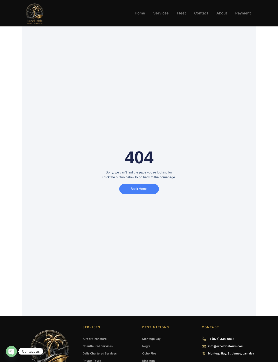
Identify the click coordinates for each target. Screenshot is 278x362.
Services (161, 13)
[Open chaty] (11, 351)
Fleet (181, 13)
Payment (243, 13)
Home (140, 13)
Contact (201, 13)
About (221, 13)
